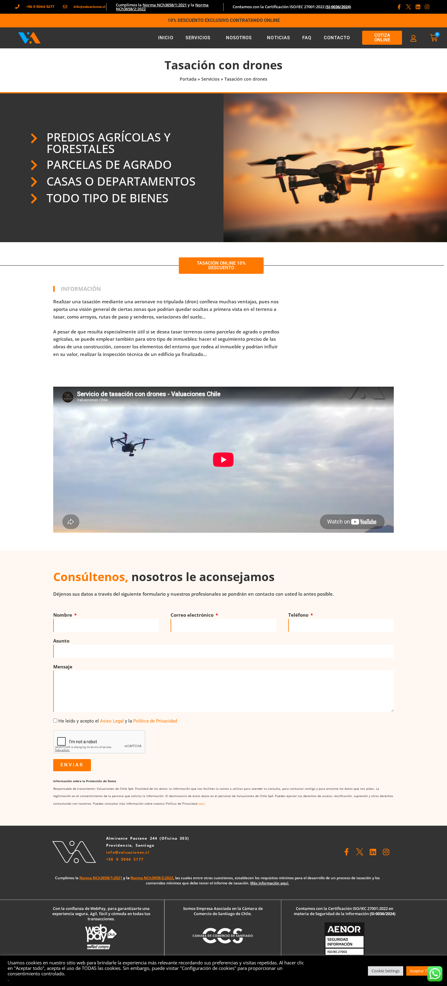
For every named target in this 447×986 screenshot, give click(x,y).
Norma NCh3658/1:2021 (165, 5)
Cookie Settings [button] (386, 971)
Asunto (61, 641)
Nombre (63, 615)
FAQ (306, 37)
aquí (201, 803)
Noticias (278, 37)
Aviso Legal (112, 721)
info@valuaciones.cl (127, 852)
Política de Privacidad (155, 721)
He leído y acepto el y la (117, 721)
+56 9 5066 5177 (125, 859)
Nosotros (239, 37)
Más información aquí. (269, 883)
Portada (188, 79)
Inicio (165, 37)
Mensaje (62, 667)
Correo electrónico (193, 615)
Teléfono (299, 615)
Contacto (337, 37)
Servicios (198, 37)
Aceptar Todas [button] (423, 971)
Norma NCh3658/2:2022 (151, 877)
